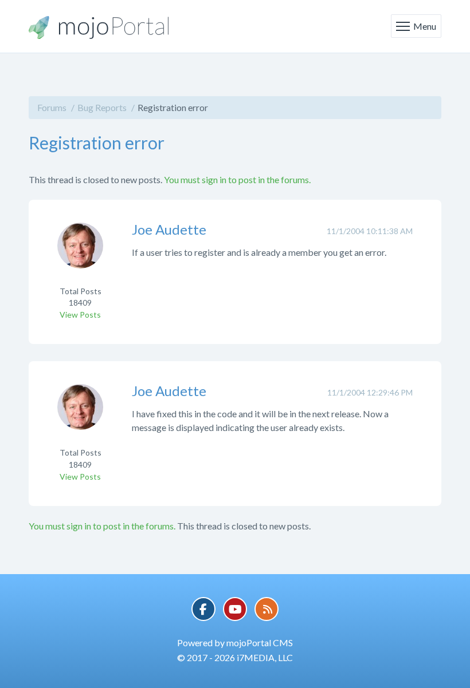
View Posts (80, 314)
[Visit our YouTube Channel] (235, 609)
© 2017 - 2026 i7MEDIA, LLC (235, 657)
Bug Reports (102, 107)
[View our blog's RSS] (266, 609)
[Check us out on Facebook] (203, 609)
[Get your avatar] (80, 253)
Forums (51, 107)
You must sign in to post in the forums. (237, 179)
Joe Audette (169, 229)
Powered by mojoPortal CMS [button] (235, 642)
